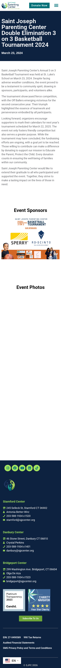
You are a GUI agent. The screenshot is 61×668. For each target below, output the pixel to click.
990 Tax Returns (32, 637)
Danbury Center (13, 532)
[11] (45, 391)
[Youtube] (22, 468)
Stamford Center (14, 501)
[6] (16, 346)
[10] (16, 390)
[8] (16, 368)
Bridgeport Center (15, 563)
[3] (45, 303)
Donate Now (39, 5)
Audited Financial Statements (18, 642)
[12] (16, 412)
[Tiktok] (36, 468)
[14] (16, 434)
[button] (56, 5)
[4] (16, 324)
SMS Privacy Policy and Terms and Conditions (27, 648)
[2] (16, 302)
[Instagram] (7, 468)
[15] (45, 435)
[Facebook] (15, 468)
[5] (45, 325)
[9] (45, 369)
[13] (45, 413)
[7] (45, 347)
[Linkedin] (29, 468)
